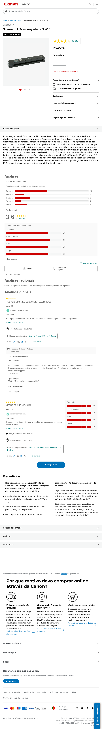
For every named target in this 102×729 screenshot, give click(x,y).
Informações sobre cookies (63, 692)
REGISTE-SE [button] (11, 681)
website (64, 574)
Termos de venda (11, 692)
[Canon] (11, 4)
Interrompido (15, 20)
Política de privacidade (35, 692)
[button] (20, 89)
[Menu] (97, 4)
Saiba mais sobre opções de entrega (18, 632)
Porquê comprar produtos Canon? (80, 624)
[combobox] (51, 11)
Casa (5, 20)
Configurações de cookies (15, 698)
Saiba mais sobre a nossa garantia (49, 629)
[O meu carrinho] (90, 4)
